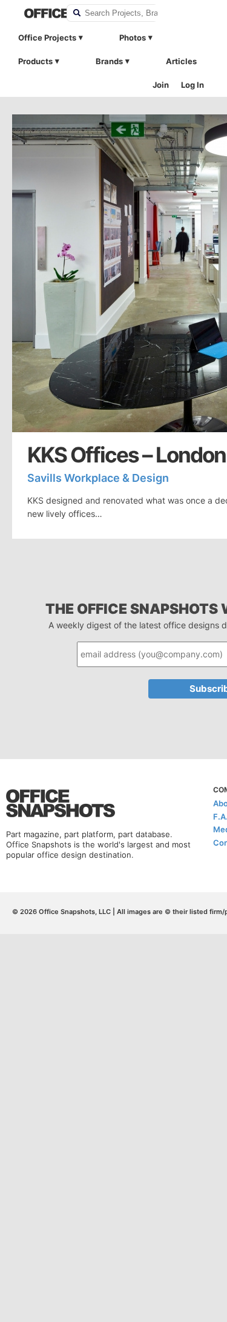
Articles (181, 61)
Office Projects (47, 37)
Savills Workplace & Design (98, 478)
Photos (132, 37)
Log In (192, 85)
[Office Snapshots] (37, 13)
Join (161, 85)
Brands (109, 61)
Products (35, 61)
